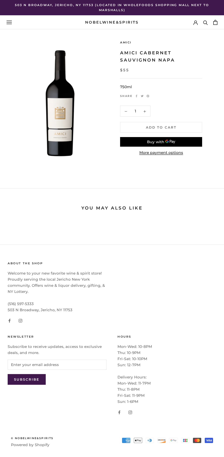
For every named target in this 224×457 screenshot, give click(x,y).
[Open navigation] (9, 22)
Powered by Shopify (30, 445)
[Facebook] (136, 96)
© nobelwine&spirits (32, 438)
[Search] (205, 22)
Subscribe (26, 379)
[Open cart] (215, 22)
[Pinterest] (148, 96)
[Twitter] (142, 96)
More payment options (161, 152)
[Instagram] (20, 320)
